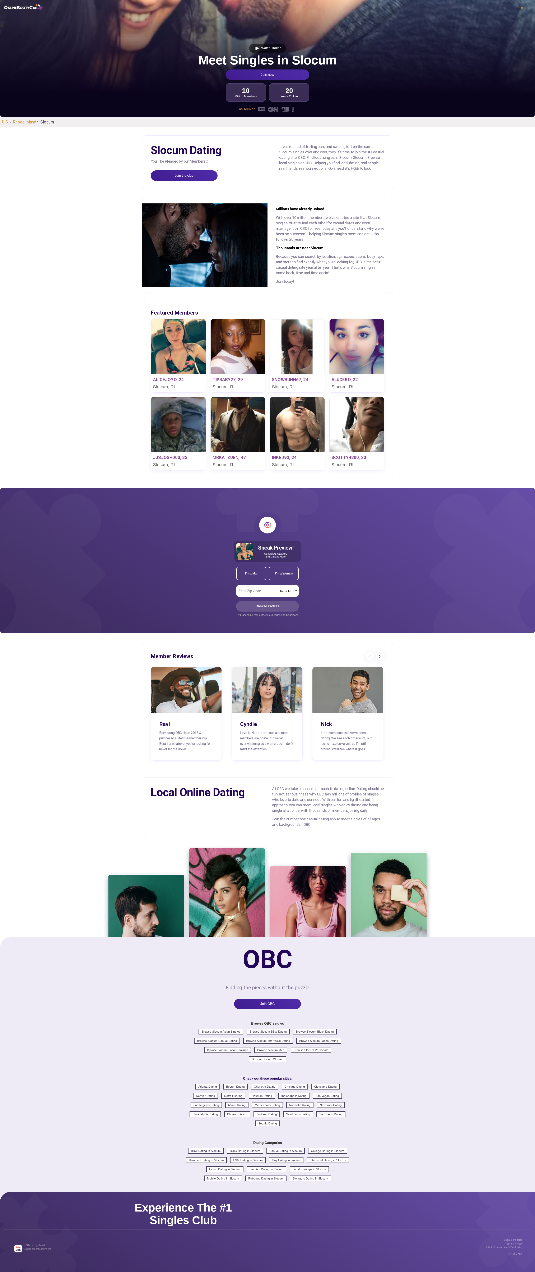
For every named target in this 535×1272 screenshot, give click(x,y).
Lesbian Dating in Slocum (266, 1169)
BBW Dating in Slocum (206, 1151)
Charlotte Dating (264, 1086)
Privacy (518, 1243)
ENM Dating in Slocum (248, 1160)
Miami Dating (237, 1105)
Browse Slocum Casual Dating (217, 1040)
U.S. (5, 122)
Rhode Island (24, 122)
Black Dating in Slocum (245, 1151)
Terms (509, 1243)
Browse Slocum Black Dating (315, 1031)
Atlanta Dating (207, 1086)
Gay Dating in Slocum (286, 1160)
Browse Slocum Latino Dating (318, 1040)
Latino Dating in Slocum (225, 1169)
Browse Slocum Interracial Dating (268, 1040)
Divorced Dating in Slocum (206, 1160)
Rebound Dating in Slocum (266, 1178)
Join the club (184, 175)
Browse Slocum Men (270, 1050)
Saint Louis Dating (298, 1114)
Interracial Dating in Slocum (328, 1160)
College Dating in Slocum (327, 1151)
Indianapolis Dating (294, 1095)
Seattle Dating (267, 1123)
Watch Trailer (270, 48)
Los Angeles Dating (206, 1105)
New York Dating (331, 1105)
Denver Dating (205, 1095)
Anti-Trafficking (513, 1247)
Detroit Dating (233, 1095)
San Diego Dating (331, 1114)
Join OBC (267, 1004)
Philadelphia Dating (205, 1114)
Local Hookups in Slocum (309, 1169)
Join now (267, 74)
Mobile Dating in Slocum (223, 1178)
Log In (522, 7)
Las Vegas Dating (327, 1095)
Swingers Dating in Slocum (310, 1178)
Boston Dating (235, 1086)
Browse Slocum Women (267, 1059)
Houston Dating (262, 1095)
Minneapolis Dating (267, 1105)
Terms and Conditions (286, 615)
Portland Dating (266, 1114)
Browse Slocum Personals (311, 1050)
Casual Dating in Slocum (285, 1151)
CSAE (489, 1247)
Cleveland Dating (325, 1086)
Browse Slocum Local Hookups (227, 1050)
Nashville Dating (300, 1105)
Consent (498, 1247)
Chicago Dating (295, 1086)
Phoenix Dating (237, 1114)
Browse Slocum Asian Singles (220, 1031)
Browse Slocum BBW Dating (268, 1031)
